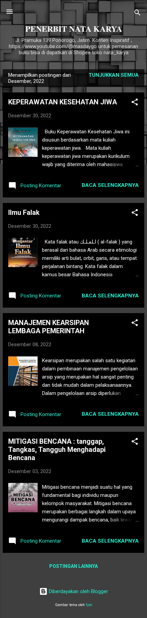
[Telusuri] (137, 13)
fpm (89, 605)
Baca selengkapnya (110, 185)
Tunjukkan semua (114, 75)
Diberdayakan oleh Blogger (78, 591)
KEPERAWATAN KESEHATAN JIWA (62, 102)
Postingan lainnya (73, 566)
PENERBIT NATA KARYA (73, 28)
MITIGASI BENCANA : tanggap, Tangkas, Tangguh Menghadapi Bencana (57, 449)
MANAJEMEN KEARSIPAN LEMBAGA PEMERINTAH (48, 327)
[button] (135, 103)
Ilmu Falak (24, 212)
